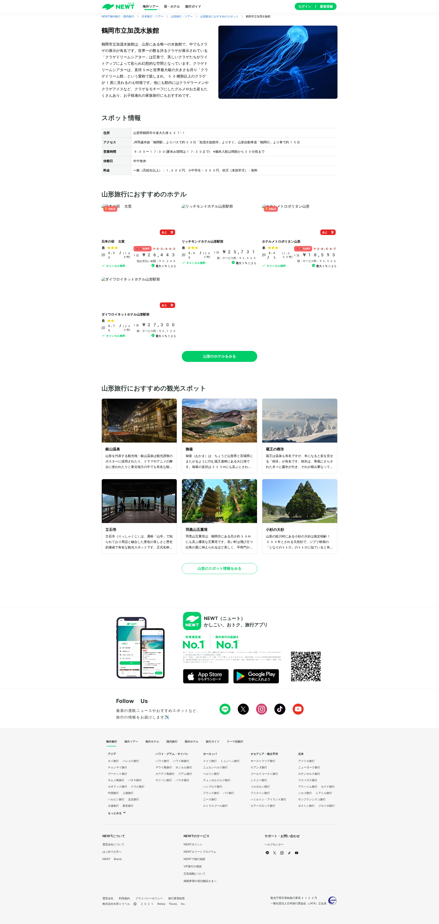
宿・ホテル (172, 6)
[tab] (111, 741)
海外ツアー (151, 6)
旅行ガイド (193, 6)
